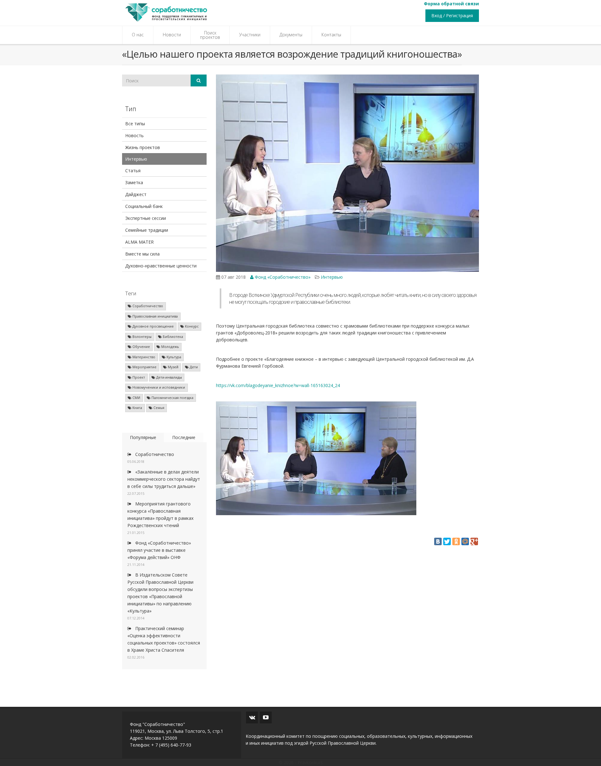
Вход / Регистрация (452, 15)
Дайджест (135, 194)
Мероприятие (144, 367)
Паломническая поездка (172, 398)
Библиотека (172, 336)
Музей (172, 367)
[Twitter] (447, 541)
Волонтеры (141, 336)
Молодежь (169, 346)
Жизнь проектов (142, 147)
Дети (193, 367)
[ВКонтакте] (438, 541)
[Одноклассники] (456, 541)
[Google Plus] (474, 541)
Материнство (143, 357)
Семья (158, 408)
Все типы (135, 124)
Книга (136, 408)
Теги (130, 293)
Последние (183, 437)
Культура (173, 357)
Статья (133, 170)
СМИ (135, 398)
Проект (138, 377)
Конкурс (191, 326)
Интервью (136, 159)
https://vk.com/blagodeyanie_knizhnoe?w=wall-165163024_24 (278, 385)
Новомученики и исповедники (158, 387)
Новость (134, 135)
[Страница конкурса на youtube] (266, 717)
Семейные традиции (146, 230)
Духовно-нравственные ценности (161, 266)
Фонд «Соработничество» (282, 277)
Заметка (134, 182)
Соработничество (147, 306)
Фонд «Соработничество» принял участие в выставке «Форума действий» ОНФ (159, 550)
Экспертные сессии (145, 218)
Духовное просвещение (152, 326)
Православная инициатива (154, 316)
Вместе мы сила (142, 254)
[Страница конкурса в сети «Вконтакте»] (252, 717)
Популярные (143, 437)
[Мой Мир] (465, 541)
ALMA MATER (139, 242)
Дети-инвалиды (168, 377)
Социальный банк (144, 206)
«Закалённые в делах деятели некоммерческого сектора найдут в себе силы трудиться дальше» (163, 479)
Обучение (140, 346)
